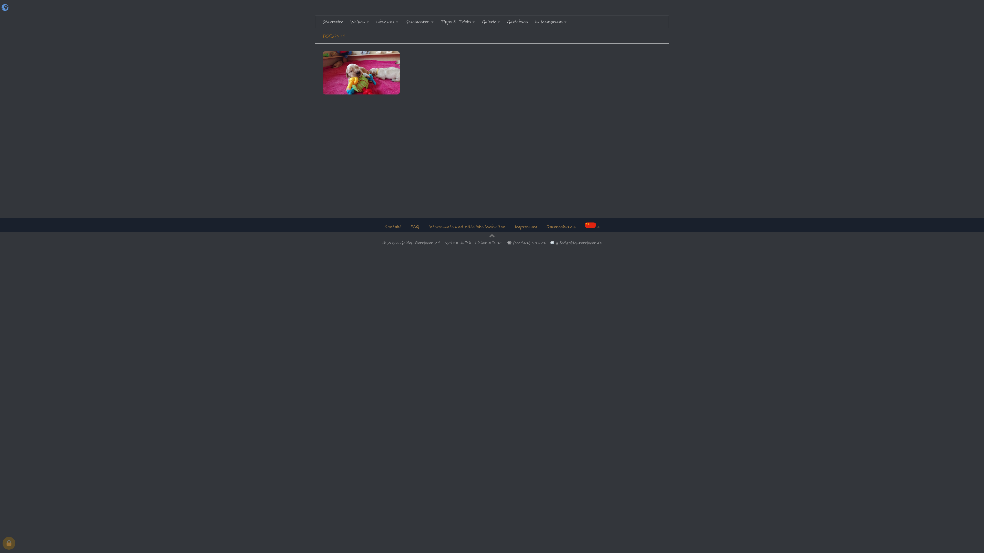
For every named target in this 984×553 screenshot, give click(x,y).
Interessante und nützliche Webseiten (467, 226)
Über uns (385, 21)
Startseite (333, 21)
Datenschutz (559, 226)
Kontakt (392, 226)
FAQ (415, 226)
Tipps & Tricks (456, 21)
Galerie (489, 21)
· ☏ (508, 242)
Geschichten (417, 21)
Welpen (357, 21)
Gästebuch (517, 21)
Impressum (526, 226)
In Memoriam (549, 21)
